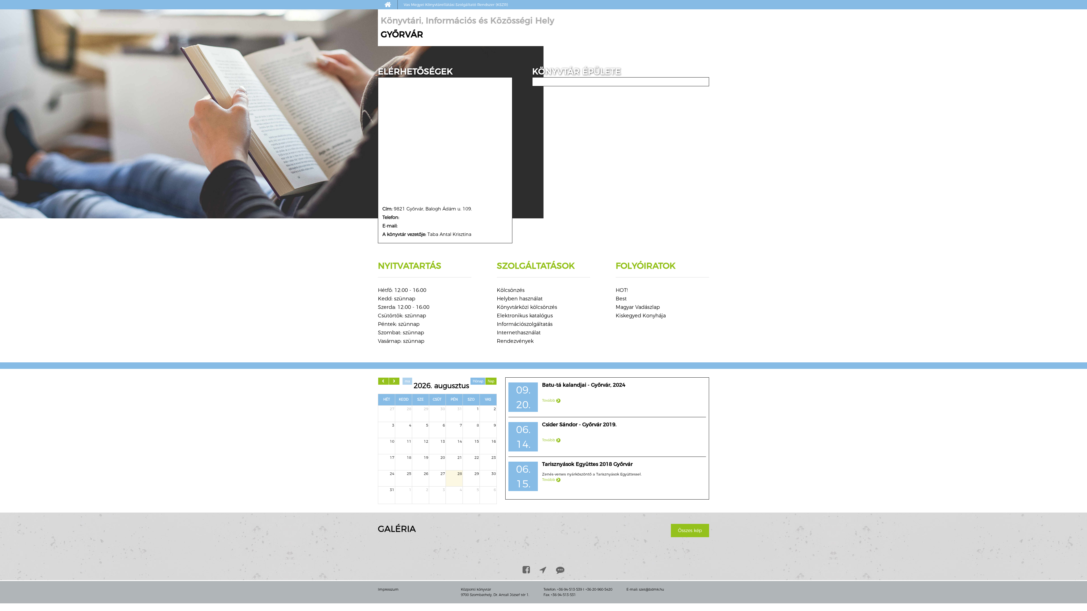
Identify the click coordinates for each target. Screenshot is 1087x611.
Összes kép (690, 530)
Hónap (478, 381)
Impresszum (388, 589)
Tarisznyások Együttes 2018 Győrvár (587, 464)
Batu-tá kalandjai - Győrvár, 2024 (583, 385)
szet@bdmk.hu (651, 589)
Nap (491, 381)
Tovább (549, 400)
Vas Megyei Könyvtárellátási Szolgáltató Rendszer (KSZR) (456, 4)
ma (407, 381)
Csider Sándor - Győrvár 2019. (579, 424)
